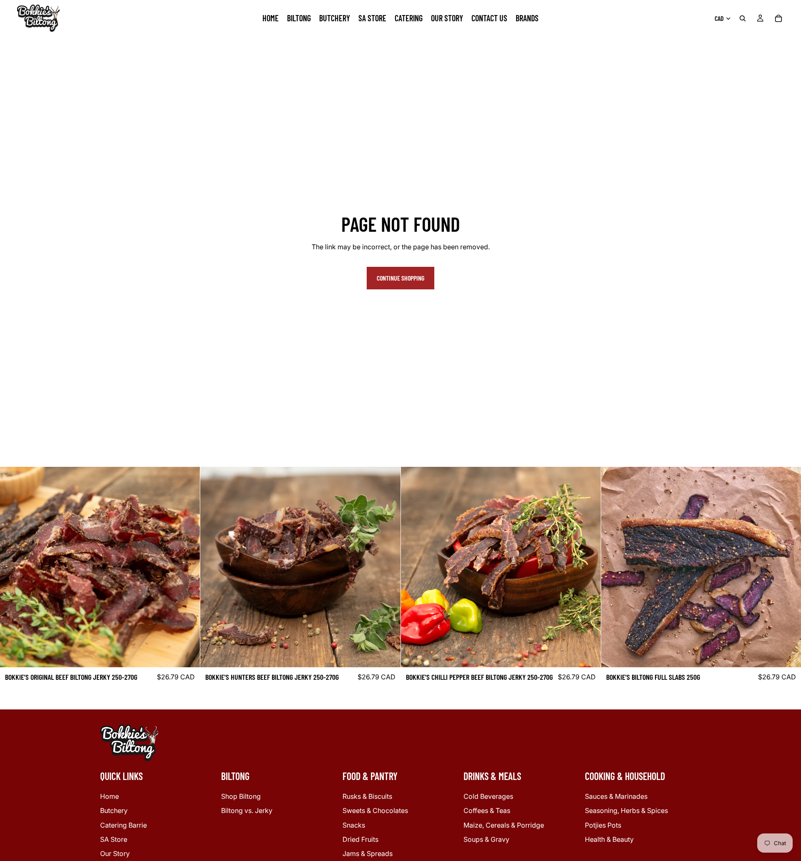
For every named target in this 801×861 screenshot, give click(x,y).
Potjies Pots (603, 824)
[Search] (742, 18)
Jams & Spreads (368, 853)
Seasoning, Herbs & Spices (626, 810)
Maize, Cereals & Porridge (503, 824)
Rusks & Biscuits (367, 796)
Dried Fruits (360, 839)
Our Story (115, 853)
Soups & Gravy (486, 839)
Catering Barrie (123, 824)
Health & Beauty (609, 839)
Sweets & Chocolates (375, 810)
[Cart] (778, 18)
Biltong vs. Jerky (246, 810)
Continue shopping (400, 278)
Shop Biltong (241, 796)
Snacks (354, 824)
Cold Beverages (488, 796)
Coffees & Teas (486, 810)
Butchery (114, 810)
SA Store (113, 839)
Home (109, 796)
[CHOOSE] (186, 654)
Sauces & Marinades (616, 796)
